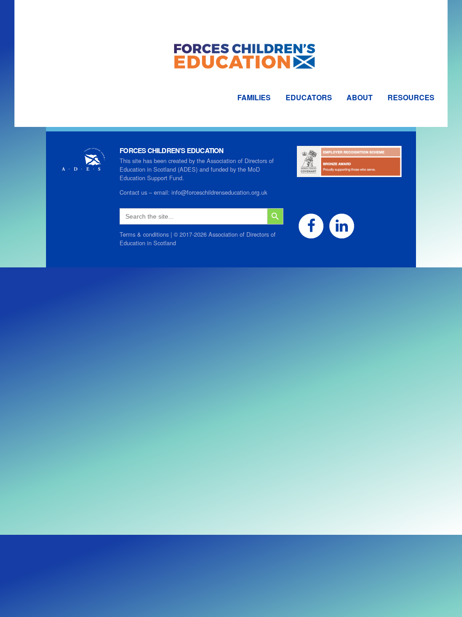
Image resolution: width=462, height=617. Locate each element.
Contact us (133, 192)
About (359, 97)
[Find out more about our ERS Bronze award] (349, 173)
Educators (309, 97)
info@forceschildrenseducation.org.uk (219, 192)
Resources (411, 97)
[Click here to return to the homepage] (231, 40)
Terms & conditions (144, 234)
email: (162, 192)
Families (254, 97)
